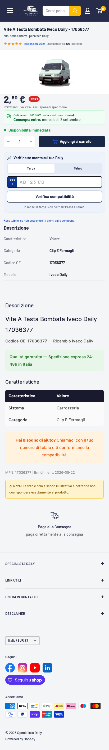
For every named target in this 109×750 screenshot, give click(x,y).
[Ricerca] (75, 11)
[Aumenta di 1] (31, 141)
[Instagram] (22, 667)
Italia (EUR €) (18, 640)
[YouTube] (35, 667)
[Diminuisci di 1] (8, 141)
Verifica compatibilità (54, 196)
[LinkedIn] (47, 667)
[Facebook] (10, 667)
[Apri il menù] (10, 10)
